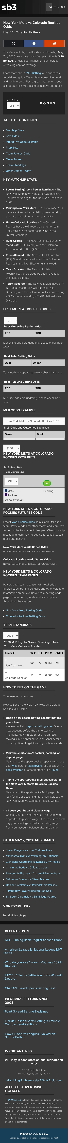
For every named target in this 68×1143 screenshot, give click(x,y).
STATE (13, 99)
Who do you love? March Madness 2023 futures (33, 964)
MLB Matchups (17, 915)
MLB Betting (33, 73)
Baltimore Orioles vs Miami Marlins (27, 879)
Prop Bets (12, 147)
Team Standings (16, 165)
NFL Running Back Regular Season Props (33, 940)
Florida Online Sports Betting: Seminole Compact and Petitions (32, 1022)
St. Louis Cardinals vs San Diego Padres (31, 896)
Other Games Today (18, 170)
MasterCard (35, 765)
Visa (14, 765)
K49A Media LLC (13, 1100)
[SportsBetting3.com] (9, 7)
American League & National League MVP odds (34, 951)
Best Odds (12, 136)
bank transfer (14, 769)
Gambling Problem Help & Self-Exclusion (34, 1080)
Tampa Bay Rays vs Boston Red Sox (28, 890)
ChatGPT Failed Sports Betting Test (30, 988)
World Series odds (23, 522)
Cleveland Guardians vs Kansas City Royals (33, 861)
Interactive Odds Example (22, 141)
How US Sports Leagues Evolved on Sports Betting (30, 1035)
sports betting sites (40, 726)
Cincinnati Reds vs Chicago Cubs (26, 867)
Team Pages (13, 159)
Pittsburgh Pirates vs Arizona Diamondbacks (34, 873)
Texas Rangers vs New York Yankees (29, 850)
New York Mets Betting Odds (24, 610)
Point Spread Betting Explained (26, 1011)
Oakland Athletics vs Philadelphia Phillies (31, 885)
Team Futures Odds (18, 153)
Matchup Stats (15, 130)
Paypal (55, 769)
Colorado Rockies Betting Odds (25, 616)
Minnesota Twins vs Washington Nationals (32, 856)
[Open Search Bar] (49, 7)
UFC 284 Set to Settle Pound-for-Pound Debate (33, 977)
